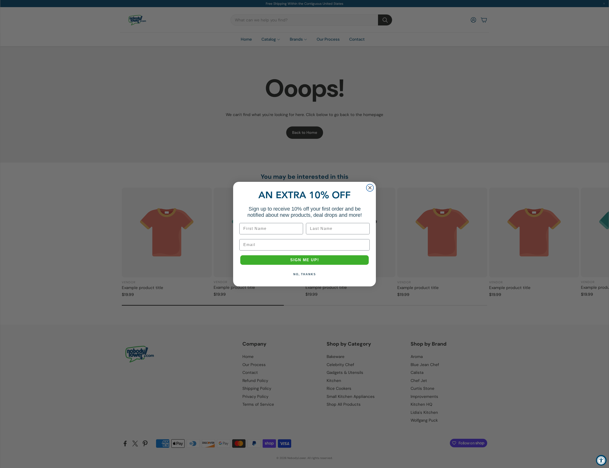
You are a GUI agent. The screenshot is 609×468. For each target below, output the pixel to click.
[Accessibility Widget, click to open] (601, 460)
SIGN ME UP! (304, 260)
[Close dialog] (369, 187)
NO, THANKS (304, 274)
